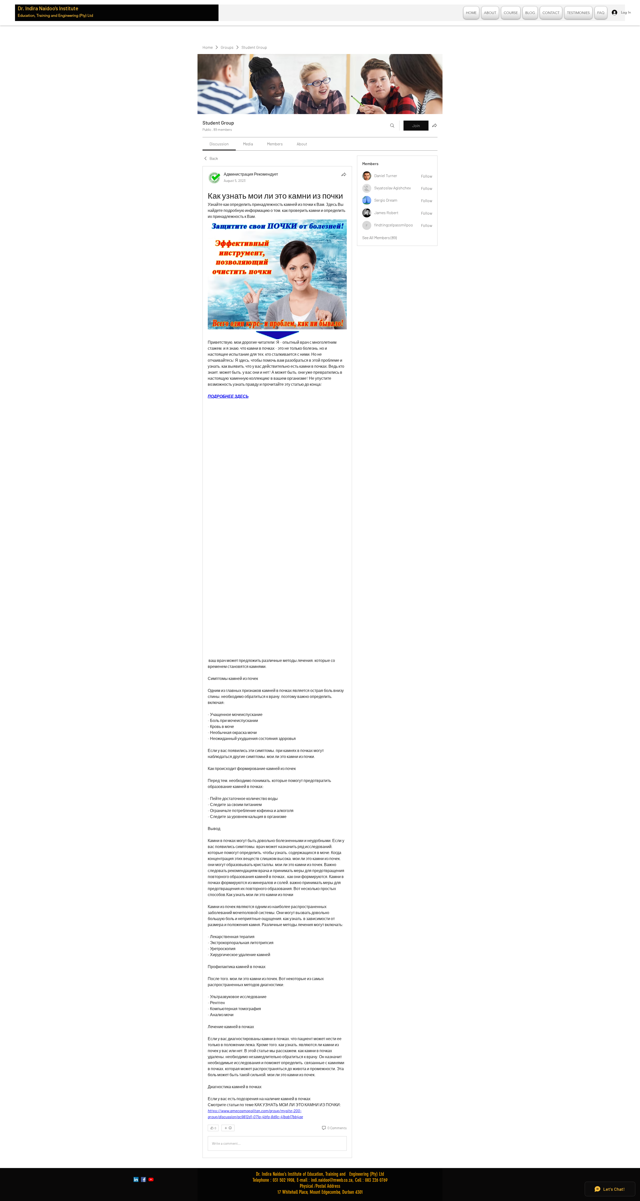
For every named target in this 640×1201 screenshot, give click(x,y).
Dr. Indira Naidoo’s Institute (48, 8)
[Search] (392, 126)
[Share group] (435, 125)
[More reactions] (228, 1128)
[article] (277, 662)
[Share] (344, 174)
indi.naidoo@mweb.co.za (331, 1180)
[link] (219, 143)
